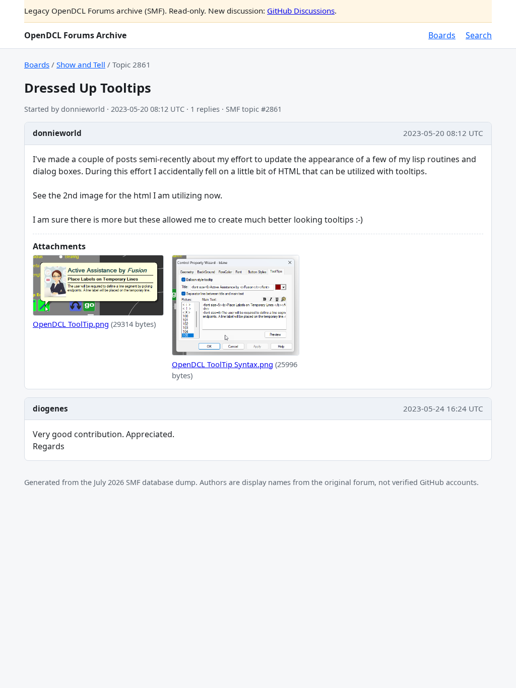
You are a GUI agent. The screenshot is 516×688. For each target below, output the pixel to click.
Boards (442, 35)
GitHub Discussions (301, 11)
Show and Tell (80, 64)
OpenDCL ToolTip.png (71, 324)
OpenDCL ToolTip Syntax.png (222, 364)
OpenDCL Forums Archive (75, 35)
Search (479, 35)
